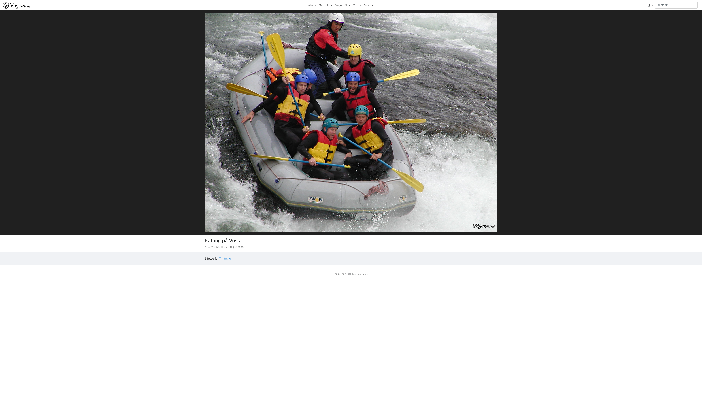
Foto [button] (310, 5)
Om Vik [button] (324, 5)
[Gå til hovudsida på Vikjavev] (16, 5)
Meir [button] (367, 5)
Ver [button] (355, 5)
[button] (650, 5)
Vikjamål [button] (341, 5)
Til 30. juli (225, 258)
